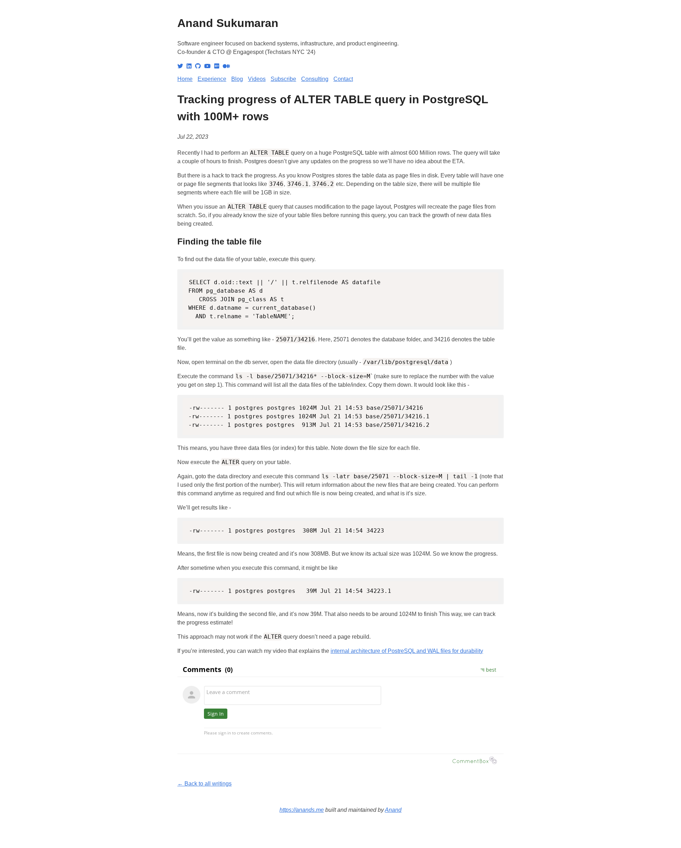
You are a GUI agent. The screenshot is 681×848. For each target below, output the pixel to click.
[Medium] (226, 66)
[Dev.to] (216, 66)
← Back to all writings (204, 784)
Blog (237, 79)
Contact (343, 79)
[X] (180, 66)
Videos (257, 79)
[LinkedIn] (189, 66)
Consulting (314, 79)
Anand (393, 810)
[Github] (198, 66)
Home (185, 79)
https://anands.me (301, 810)
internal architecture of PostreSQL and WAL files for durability (407, 651)
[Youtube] (207, 66)
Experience (212, 79)
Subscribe (283, 79)
